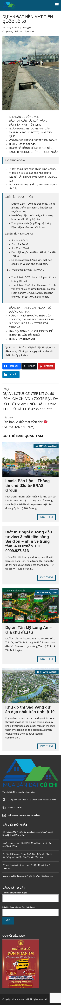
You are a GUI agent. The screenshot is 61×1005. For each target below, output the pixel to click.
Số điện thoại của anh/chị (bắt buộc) (18, 907)
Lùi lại (30, 399)
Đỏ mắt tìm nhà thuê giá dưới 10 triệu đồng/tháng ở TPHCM (26, 867)
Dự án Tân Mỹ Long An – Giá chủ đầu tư (28, 629)
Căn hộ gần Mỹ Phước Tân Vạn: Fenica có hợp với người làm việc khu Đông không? (27, 834)
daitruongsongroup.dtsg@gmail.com (24, 815)
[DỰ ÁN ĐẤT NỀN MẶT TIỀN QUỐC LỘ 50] (30, 73)
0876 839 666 (15, 808)
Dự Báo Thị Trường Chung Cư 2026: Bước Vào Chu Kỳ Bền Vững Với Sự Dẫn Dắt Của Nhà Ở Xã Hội (27, 856)
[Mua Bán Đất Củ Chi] (8, 5)
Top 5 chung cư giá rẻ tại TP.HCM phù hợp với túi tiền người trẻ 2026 (26, 845)
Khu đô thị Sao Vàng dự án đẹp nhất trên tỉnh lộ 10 (29, 709)
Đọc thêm (46, 517)
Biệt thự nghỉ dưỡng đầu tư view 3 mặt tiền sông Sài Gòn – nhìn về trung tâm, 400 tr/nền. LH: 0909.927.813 (28, 541)
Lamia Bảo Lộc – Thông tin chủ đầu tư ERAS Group (27, 485)
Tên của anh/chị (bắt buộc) (14, 893)
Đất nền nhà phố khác (25, 32)
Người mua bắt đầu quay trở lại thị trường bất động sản (27, 876)
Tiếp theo (25, 422)
